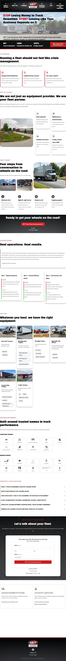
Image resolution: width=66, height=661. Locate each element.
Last (34, 551)
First (15, 551)
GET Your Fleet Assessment (33, 562)
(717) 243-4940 (33, 230)
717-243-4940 (33, 655)
